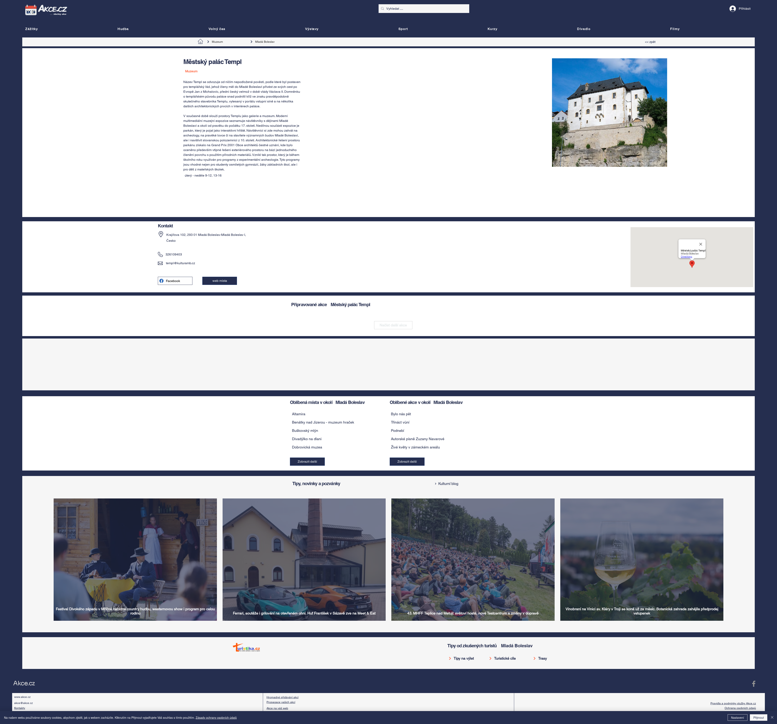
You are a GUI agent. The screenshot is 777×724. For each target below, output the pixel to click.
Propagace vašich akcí (280, 702)
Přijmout (758, 717)
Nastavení (737, 717)
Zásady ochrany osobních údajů (216, 717)
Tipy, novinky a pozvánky (316, 483)
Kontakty (19, 708)
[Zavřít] (772, 717)
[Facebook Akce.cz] (754, 684)
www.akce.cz (22, 696)
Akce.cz (24, 683)
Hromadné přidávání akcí (282, 697)
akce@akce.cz (23, 703)
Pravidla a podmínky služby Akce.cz (733, 703)
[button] (337, 414)
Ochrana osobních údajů (740, 708)
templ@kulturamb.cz (180, 263)
